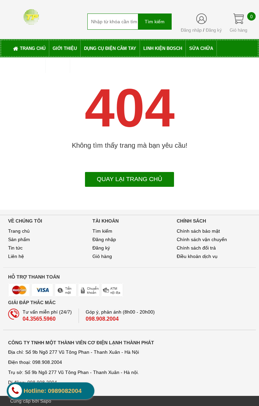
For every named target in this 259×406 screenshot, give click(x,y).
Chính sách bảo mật (198, 231)
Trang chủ (19, 231)
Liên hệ (16, 256)
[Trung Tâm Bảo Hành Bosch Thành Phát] (31, 14)
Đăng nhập (191, 30)
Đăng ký (214, 30)
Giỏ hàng (102, 256)
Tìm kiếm (102, 231)
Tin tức (15, 248)
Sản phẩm (19, 239)
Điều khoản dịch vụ (197, 256)
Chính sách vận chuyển (202, 239)
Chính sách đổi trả (196, 248)
